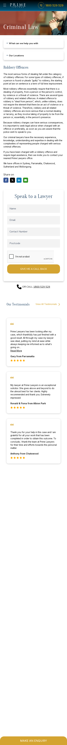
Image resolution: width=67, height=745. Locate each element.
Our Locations (16, 55)
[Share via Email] (25, 180)
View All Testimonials (46, 304)
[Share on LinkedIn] (19, 180)
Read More (16, 350)
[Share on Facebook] (5, 180)
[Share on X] (12, 180)
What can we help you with (23, 43)
